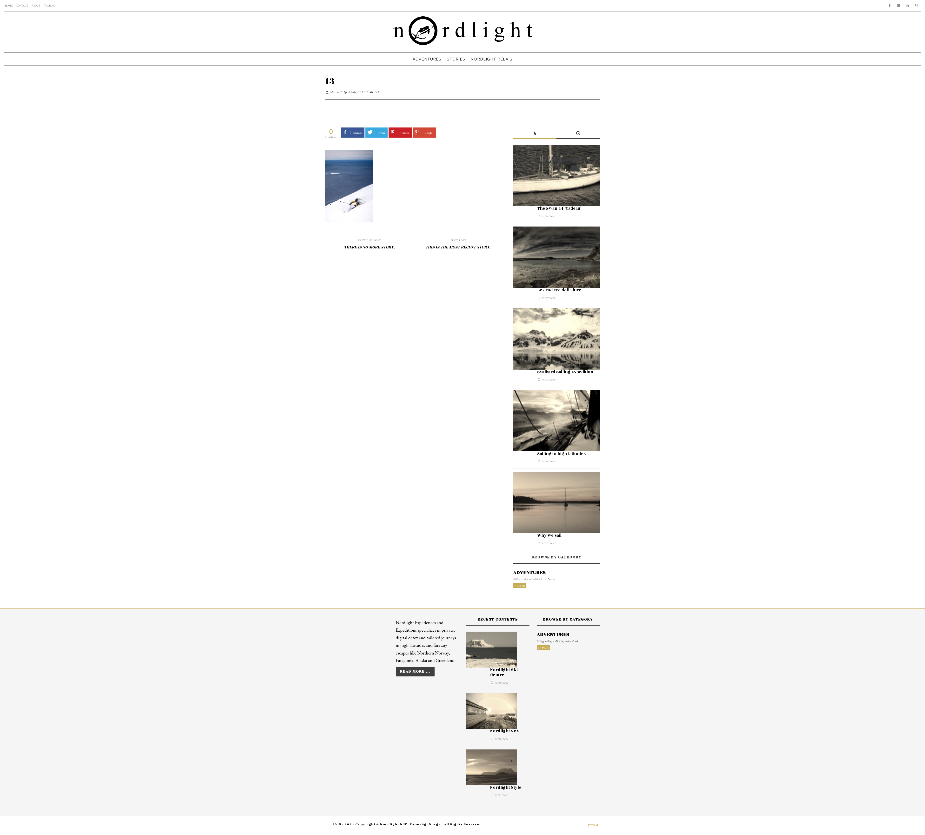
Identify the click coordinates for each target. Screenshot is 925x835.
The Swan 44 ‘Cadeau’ (559, 208)
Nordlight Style (505, 787)
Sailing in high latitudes (561, 454)
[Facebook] (889, 6)
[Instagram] (898, 6)
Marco (334, 92)
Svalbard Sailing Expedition (565, 372)
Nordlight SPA (504, 731)
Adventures (529, 572)
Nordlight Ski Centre (504, 672)
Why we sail (549, 535)
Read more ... (415, 671)
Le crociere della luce (559, 290)
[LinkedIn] (907, 6)
